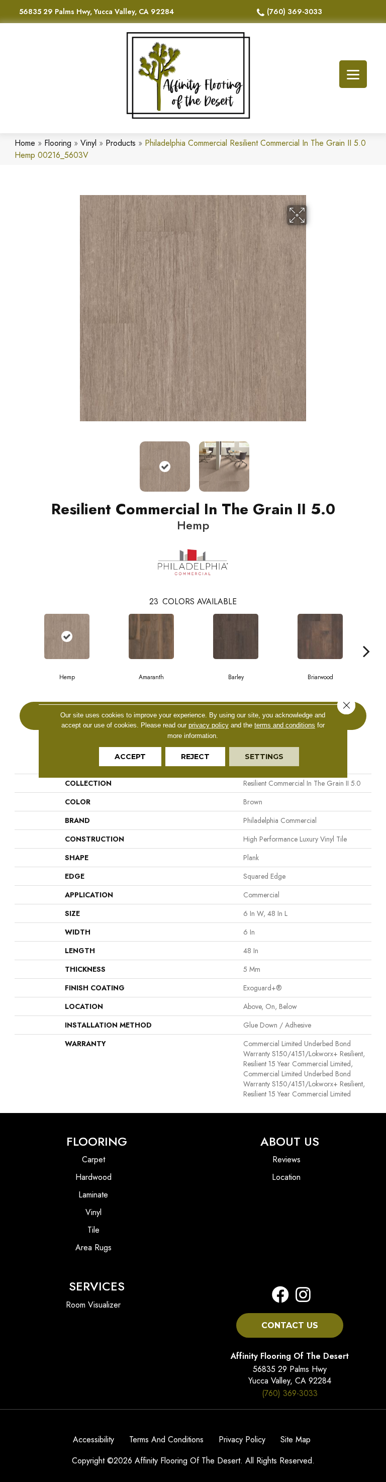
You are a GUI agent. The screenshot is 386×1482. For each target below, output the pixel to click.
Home (25, 143)
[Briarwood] (320, 636)
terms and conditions (284, 725)
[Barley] (236, 636)
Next (314, 461)
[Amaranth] (151, 636)
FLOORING (96, 1141)
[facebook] (280, 1295)
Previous (72, 461)
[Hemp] (67, 636)
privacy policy (208, 725)
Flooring (57, 143)
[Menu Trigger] (353, 74)
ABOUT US (289, 1141)
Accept (130, 756)
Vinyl (88, 143)
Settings (264, 756)
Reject (195, 756)
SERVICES (97, 1286)
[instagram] (300, 1295)
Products (121, 143)
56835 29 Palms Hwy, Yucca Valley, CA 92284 (96, 12)
